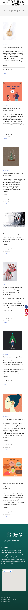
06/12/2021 (6, 481)
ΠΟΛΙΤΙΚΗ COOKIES (5, 601)
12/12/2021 (5, 354)
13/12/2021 (5, 285)
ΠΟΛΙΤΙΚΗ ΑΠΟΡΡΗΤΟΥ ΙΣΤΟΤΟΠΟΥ (9, 599)
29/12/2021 (5, 45)
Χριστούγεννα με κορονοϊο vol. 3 (13, 357)
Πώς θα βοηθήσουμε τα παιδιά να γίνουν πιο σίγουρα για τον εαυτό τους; (13, 486)
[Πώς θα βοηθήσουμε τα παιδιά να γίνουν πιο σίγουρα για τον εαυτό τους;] (12, 467)
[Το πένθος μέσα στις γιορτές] (9, 31)
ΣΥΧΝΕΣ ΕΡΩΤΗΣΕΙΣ (5, 597)
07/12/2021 (6, 416)
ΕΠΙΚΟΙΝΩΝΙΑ (4, 596)
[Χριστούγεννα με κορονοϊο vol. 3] (12, 340)
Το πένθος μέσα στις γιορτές (12, 47)
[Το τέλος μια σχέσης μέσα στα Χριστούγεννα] (11, 156)
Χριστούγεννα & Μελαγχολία (12, 234)
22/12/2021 (5, 105)
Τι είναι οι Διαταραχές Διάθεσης (14, 419)
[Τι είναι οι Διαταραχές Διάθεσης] (12, 403)
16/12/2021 (5, 231)
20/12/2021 (6, 170)
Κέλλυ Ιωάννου (7, 72)
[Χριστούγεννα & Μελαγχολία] (14, 219)
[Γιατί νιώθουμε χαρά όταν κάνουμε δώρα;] (12, 91)
